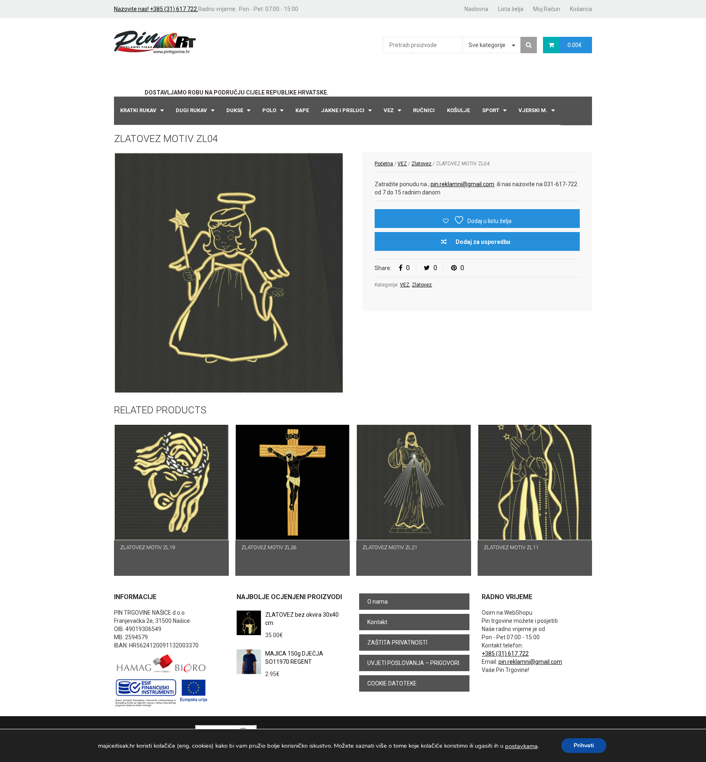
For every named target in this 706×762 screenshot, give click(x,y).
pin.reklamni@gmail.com (462, 184)
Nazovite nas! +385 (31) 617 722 (156, 9)
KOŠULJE (458, 110)
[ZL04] (229, 272)
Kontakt (377, 622)
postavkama (521, 746)
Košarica (581, 9)
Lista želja (510, 9)
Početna (384, 164)
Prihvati (584, 745)
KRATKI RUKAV (138, 110)
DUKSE (234, 110)
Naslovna (476, 9)
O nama (377, 601)
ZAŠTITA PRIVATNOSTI (397, 642)
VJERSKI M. (532, 110)
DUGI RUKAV (191, 110)
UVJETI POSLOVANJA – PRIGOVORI (413, 663)
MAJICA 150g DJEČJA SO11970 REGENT (294, 657)
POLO (269, 110)
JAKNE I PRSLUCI (342, 110)
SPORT (490, 110)
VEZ (389, 110)
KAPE (302, 110)
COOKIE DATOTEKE (392, 683)
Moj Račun (546, 9)
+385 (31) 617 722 (505, 653)
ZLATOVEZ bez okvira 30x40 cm (302, 618)
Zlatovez (421, 164)
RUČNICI (424, 110)
